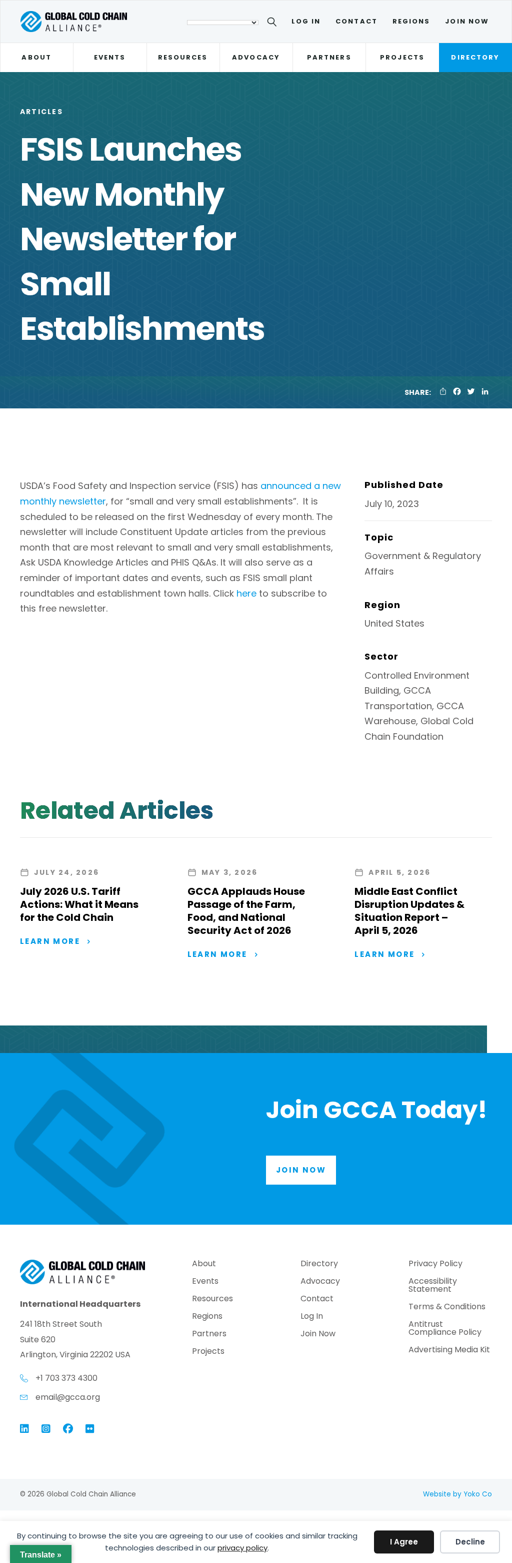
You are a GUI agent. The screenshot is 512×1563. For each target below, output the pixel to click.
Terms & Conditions (447, 1307)
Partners (329, 57)
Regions (411, 21)
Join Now (467, 21)
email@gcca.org (68, 1397)
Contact (357, 21)
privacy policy (243, 1547)
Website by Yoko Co (457, 1494)
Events (110, 57)
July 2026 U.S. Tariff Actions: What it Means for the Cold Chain (79, 904)
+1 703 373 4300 (67, 1378)
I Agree (404, 1541)
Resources (183, 57)
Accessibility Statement (432, 1286)
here (246, 593)
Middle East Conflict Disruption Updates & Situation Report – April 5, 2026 (409, 910)
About (36, 57)
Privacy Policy (435, 1264)
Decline (470, 1541)
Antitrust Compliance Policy (445, 1329)
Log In (306, 21)
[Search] (274, 24)
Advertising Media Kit (449, 1350)
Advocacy (256, 57)
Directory (475, 57)
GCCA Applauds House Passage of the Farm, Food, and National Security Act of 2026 (246, 910)
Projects (402, 57)
